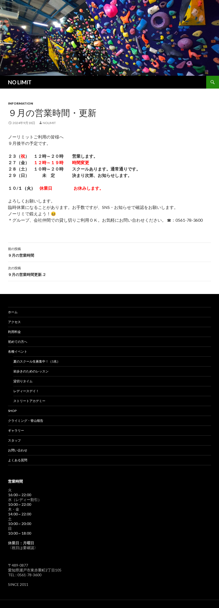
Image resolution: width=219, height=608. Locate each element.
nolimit (49, 123)
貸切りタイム (23, 381)
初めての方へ (17, 342)
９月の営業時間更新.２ (27, 271)
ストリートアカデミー (29, 401)
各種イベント (17, 351)
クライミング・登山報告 (25, 421)
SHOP (12, 411)
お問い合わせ (17, 450)
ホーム (13, 312)
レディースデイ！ (26, 391)
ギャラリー (16, 430)
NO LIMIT (20, 82)
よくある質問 (17, 460)
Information (20, 103)
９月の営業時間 (21, 252)
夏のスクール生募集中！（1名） (36, 361)
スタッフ (14, 440)
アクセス (14, 322)
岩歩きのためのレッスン (31, 371)
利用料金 (14, 332)
